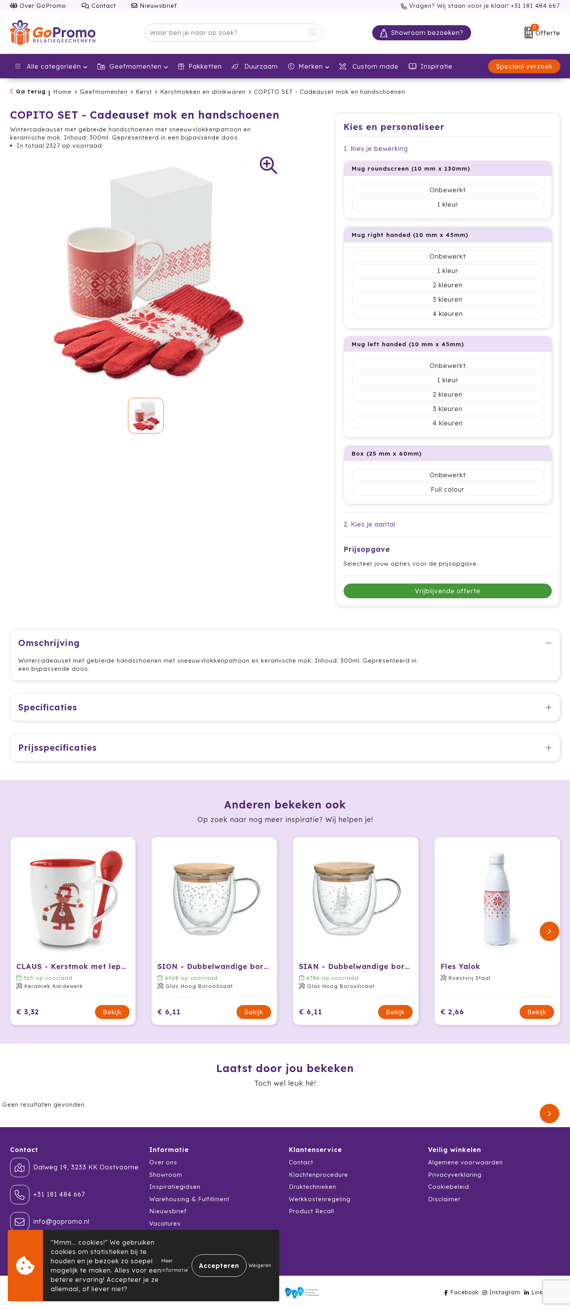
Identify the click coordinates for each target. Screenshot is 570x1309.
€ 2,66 (452, 1011)
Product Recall (311, 1211)
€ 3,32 (27, 1011)
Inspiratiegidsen (174, 1186)
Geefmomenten (135, 66)
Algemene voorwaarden (465, 1162)
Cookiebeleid (448, 1186)
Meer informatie (174, 1265)
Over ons (163, 1162)
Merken (311, 66)
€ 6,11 (169, 1011)
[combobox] (225, 33)
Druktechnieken (312, 1186)
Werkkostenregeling (320, 1199)
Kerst (144, 91)
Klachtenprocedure (318, 1174)
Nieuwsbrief (157, 5)
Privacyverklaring (455, 1174)
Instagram (504, 1292)
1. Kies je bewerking (376, 148)
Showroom (165, 1174)
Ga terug (31, 91)
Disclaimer (444, 1199)
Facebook (464, 1292)
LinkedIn (543, 1292)
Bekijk (112, 1012)
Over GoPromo (42, 5)
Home (62, 91)
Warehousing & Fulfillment (189, 1199)
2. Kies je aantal (370, 524)
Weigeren (260, 1265)
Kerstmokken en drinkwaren (203, 91)
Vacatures (165, 1223)
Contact (103, 5)
